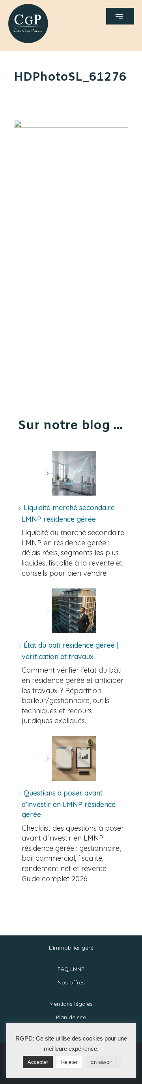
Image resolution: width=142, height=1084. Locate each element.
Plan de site (71, 1017)
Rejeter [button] (69, 1062)
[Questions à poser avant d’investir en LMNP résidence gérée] (71, 758)
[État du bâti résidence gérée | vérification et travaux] (71, 610)
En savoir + (103, 1062)
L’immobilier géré (71, 947)
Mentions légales (71, 1003)
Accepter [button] (38, 1062)
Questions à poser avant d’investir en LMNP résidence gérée (69, 803)
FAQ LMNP (71, 968)
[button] (120, 16)
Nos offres (71, 982)
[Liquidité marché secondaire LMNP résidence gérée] (71, 473)
